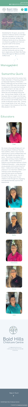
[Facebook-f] (22, 9)
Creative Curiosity (22, 405)
